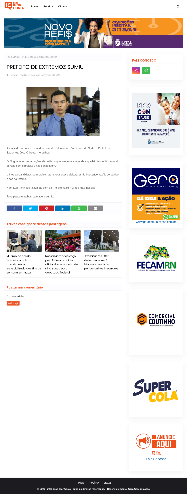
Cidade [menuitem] (62, 6)
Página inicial (13, 57)
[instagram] (136, 70)
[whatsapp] (146, 70)
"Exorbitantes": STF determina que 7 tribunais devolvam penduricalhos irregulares (101, 262)
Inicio (81, 483)
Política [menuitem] (48, 6)
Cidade (107, 483)
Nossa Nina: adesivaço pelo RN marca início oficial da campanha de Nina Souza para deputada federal (61, 264)
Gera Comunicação (139, 489)
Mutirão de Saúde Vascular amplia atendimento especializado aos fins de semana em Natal (24, 264)
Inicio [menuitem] (34, 6)
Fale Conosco (156, 459)
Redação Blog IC (18, 75)
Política (94, 483)
